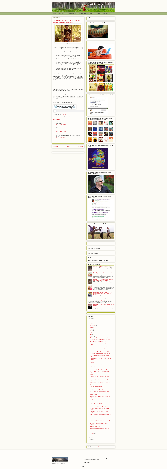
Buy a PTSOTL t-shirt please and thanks (103, 13)
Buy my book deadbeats (71, 13)
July (91, 329)
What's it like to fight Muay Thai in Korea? (98, 369)
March (91, 336)
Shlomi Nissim (101, 446)
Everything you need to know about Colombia (99, 376)
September (92, 325)
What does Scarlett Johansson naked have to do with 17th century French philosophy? (103, 280)
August (91, 327)
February (92, 433)
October (91, 323)
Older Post (80, 146)
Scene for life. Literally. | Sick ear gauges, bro (97, 300)
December (92, 320)
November (92, 321)
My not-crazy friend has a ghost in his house (102, 266)
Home (54, 13)
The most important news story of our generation (100, 418)
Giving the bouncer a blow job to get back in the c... (100, 414)
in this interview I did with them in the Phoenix (66, 49)
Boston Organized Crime (95, 426)
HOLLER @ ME (61, 13)
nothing (91, 374)
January (91, 435)
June (91, 330)
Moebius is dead (93, 394)
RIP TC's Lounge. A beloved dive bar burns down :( (100, 388)
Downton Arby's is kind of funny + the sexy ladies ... (100, 351)
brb (90, 384)
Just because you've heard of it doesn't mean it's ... (100, 339)
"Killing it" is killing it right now (96, 399)
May (91, 332)
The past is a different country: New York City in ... (100, 337)
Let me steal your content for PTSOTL (86, 13)
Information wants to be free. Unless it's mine (99, 406)
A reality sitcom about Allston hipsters (97, 389)
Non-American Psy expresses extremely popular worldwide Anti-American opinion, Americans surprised (103, 293)
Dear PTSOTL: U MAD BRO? (99, 286)
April (91, 334)
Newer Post (55, 146)
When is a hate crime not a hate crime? (98, 341)
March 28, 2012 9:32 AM (60, 137)
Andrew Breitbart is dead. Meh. (96, 431)
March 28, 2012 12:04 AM (61, 131)
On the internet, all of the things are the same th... (100, 382)
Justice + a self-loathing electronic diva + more (99, 377)
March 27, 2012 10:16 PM (61, 124)
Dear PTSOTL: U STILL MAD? (96, 386)
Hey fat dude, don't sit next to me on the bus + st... (100, 353)
